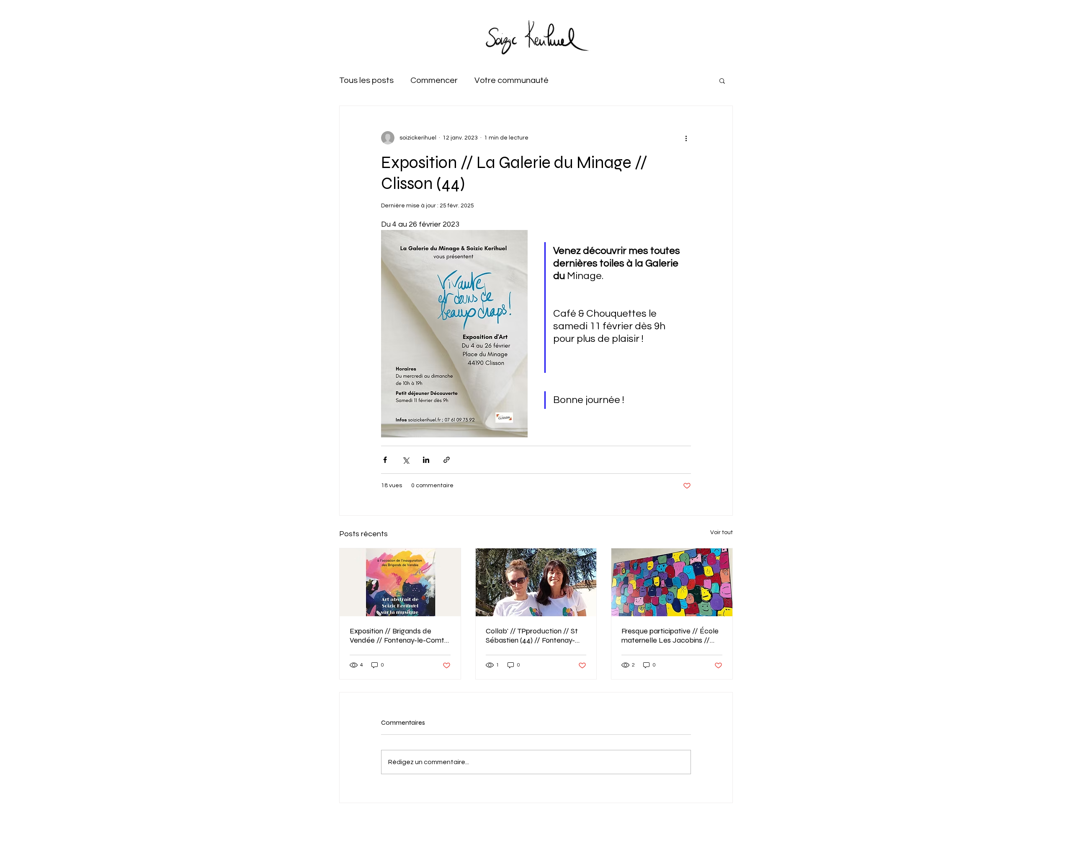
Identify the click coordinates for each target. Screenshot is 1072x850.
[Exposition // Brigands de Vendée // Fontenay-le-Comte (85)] (400, 582)
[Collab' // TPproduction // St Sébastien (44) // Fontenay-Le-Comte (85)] (536, 582)
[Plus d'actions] (686, 138)
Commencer (434, 80)
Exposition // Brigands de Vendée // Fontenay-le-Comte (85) (399, 635)
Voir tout (721, 532)
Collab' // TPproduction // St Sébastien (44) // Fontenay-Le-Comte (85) (532, 635)
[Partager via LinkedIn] (426, 460)
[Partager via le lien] (447, 460)
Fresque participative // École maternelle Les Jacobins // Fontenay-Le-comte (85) (670, 635)
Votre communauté (511, 80)
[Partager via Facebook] (385, 460)
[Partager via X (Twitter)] (406, 460)
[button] (722, 80)
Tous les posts (366, 80)
